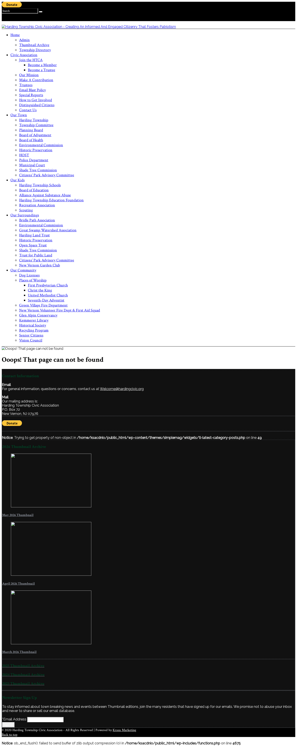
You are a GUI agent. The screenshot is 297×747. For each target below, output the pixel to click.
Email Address (14, 719)
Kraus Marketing (124, 730)
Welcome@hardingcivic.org (122, 389)
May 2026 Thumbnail (17, 515)
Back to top (9, 734)
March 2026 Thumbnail (19, 652)
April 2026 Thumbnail (18, 583)
